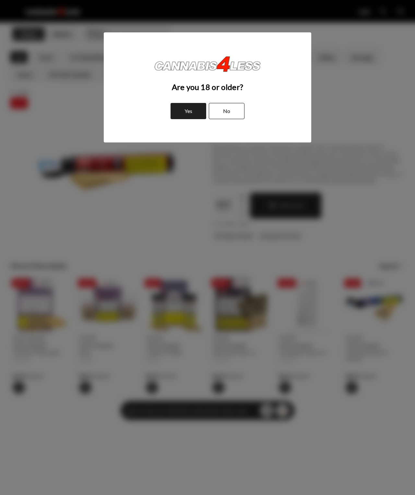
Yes (188, 111)
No (226, 111)
